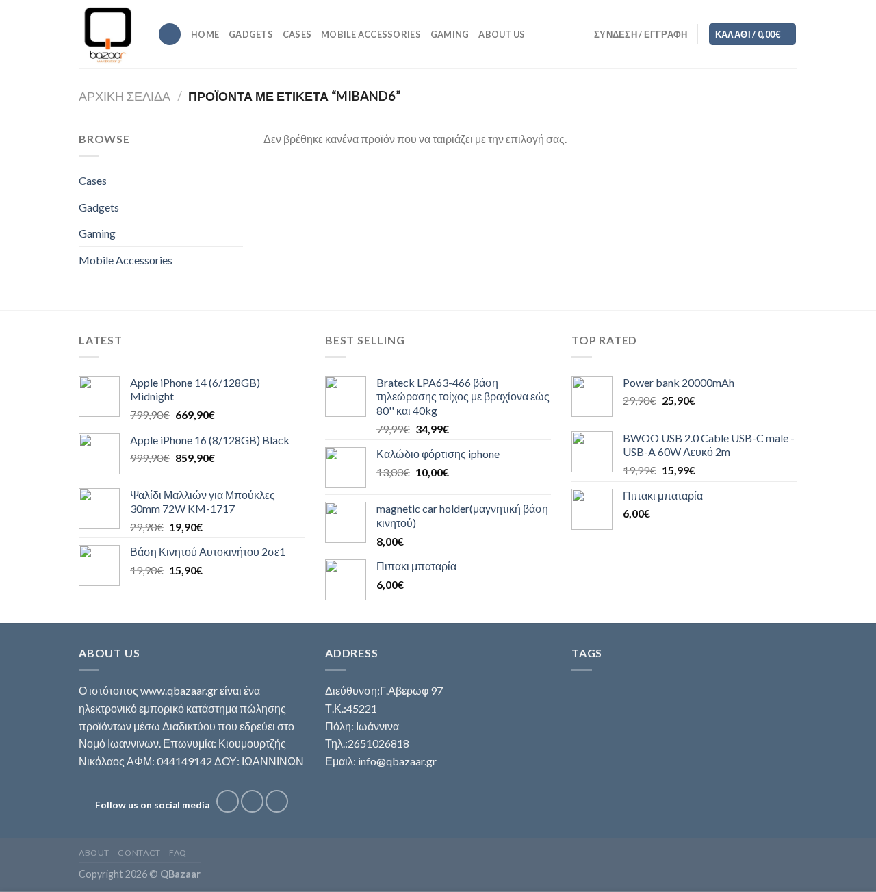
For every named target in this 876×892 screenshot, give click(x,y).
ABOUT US (501, 34)
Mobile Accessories (371, 34)
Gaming (449, 34)
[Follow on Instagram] (252, 801)
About (94, 853)
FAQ (178, 853)
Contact (139, 853)
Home (205, 34)
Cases (297, 34)
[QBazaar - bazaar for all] (108, 34)
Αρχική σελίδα (124, 95)
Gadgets (251, 34)
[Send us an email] (277, 801)
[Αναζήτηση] (170, 34)
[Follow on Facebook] (227, 801)
